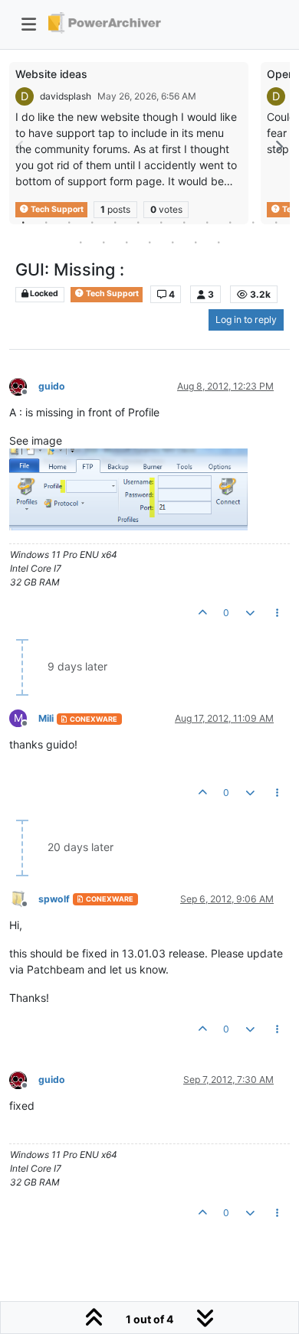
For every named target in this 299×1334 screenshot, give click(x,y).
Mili (46, 718)
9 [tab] (207, 222)
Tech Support (111, 293)
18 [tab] (195, 242)
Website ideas (51, 73)
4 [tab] (92, 222)
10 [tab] (230, 222)
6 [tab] (138, 222)
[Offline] (23, 385)
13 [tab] (80, 242)
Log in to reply (246, 319)
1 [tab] (23, 222)
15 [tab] (126, 242)
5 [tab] (115, 222)
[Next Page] (278, 146)
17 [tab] (172, 242)
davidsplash (65, 96)
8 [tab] (184, 222)
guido (51, 386)
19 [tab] (218, 242)
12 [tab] (276, 222)
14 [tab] (103, 242)
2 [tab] (46, 222)
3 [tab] (69, 222)
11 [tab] (253, 222)
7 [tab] (161, 222)
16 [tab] (149, 242)
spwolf (54, 899)
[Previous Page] (20, 146)
